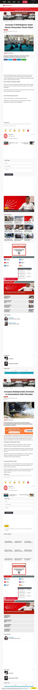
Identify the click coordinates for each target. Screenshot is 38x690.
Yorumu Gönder (8, 174)
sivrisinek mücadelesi (15, 475)
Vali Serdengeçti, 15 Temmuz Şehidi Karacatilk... (27, 240)
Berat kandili (6, 125)
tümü (33, 355)
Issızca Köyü (23, 123)
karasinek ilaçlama (22, 475)
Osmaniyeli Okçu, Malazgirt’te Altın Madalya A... (18, 231)
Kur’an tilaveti (28, 123)
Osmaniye (11, 21)
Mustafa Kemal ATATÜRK (13, 363)
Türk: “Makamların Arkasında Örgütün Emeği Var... (28, 223)
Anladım (33, 688)
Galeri (26, 2)
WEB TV (25, 1)
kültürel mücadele (7, 477)
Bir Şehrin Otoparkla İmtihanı (13, 323)
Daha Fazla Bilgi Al (24, 688)
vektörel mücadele (28, 475)
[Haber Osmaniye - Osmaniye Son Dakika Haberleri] (7, 5)
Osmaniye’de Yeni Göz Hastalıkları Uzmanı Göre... (18, 223)
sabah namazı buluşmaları (16, 123)
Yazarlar (17, 10)
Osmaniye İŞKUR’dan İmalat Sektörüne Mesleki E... (9, 223)
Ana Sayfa (6, 21)
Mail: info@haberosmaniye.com (13, 138)
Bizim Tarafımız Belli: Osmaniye (14, 318)
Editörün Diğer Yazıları (11, 136)
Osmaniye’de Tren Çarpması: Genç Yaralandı (17, 8)
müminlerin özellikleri (12, 125)
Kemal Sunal (10, 358)
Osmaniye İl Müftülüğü (7, 123)
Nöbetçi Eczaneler (25, 10)
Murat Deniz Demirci (12, 322)
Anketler (20, 10)
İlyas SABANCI (10, 317)
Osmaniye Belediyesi (7, 475)
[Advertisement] (19, 67)
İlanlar (34, 10)
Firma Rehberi (30, 10)
